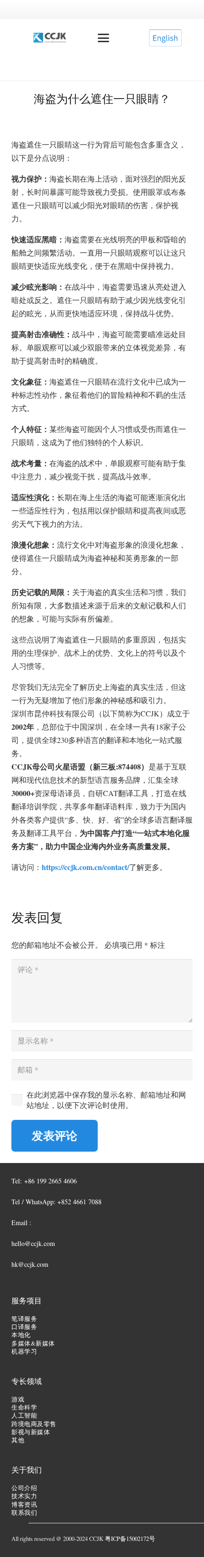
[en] (165, 37)
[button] (103, 38)
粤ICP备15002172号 (130, 1539)
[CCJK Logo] (50, 38)
